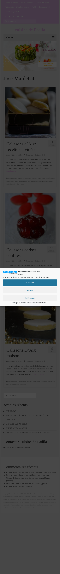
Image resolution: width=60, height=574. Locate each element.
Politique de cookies (19, 303)
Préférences (30, 298)
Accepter (30, 282)
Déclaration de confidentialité (36, 303)
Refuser (30, 290)
